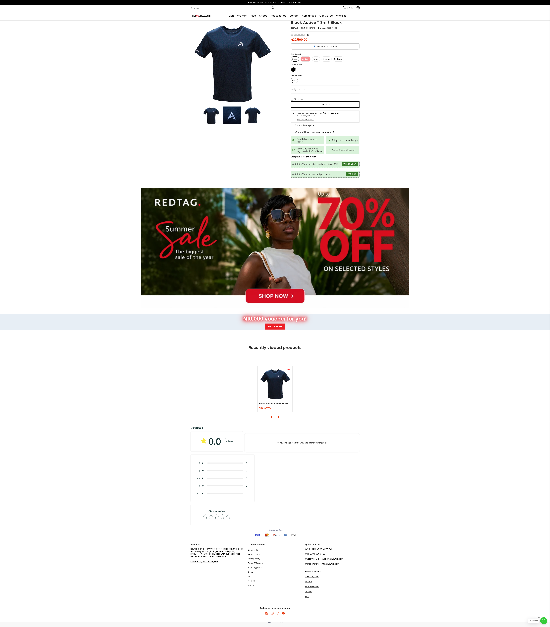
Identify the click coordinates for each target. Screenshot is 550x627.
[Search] (273, 8)
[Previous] (192, 62)
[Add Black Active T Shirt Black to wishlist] (288, 370)
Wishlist (251, 585)
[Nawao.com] (201, 15)
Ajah (307, 596)
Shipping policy (255, 567)
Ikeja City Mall (312, 576)
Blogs (250, 572)
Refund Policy (254, 554)
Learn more (275, 326)
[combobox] (230, 8)
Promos (251, 581)
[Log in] (358, 8)
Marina (308, 581)
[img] (298, 35)
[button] (325, 126)
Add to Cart (325, 104)
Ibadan (308, 591)
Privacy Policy (254, 559)
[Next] (271, 62)
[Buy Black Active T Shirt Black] (275, 383)
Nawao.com (272, 622)
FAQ (249, 576)
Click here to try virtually (325, 46)
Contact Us (253, 550)
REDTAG (294, 28)
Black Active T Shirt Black (273, 403)
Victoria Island (312, 586)
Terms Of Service (255, 563)
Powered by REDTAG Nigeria (204, 561)
